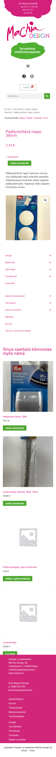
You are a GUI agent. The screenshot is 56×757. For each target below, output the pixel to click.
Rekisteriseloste (17, 712)
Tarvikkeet (18, 109)
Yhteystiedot (16, 707)
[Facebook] (24, 76)
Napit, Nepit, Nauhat (30, 117)
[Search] (47, 96)
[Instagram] (32, 76)
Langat (12, 722)
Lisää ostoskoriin (19, 163)
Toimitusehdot (16, 716)
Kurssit (12, 703)
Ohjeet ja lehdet (17, 739)
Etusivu (8, 109)
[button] (28, 66)
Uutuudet (14, 735)
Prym (45, 117)
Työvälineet (15, 726)
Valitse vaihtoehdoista (17, 578)
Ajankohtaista (16, 699)
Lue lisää (10, 653)
